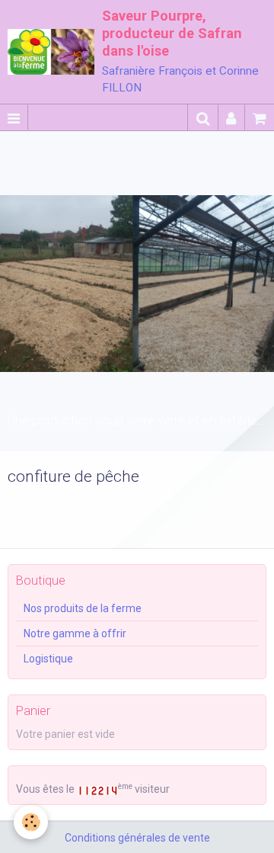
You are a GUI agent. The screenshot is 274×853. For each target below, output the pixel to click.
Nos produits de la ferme (83, 608)
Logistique (48, 659)
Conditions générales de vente (137, 838)
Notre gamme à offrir (75, 633)
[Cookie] (31, 822)
